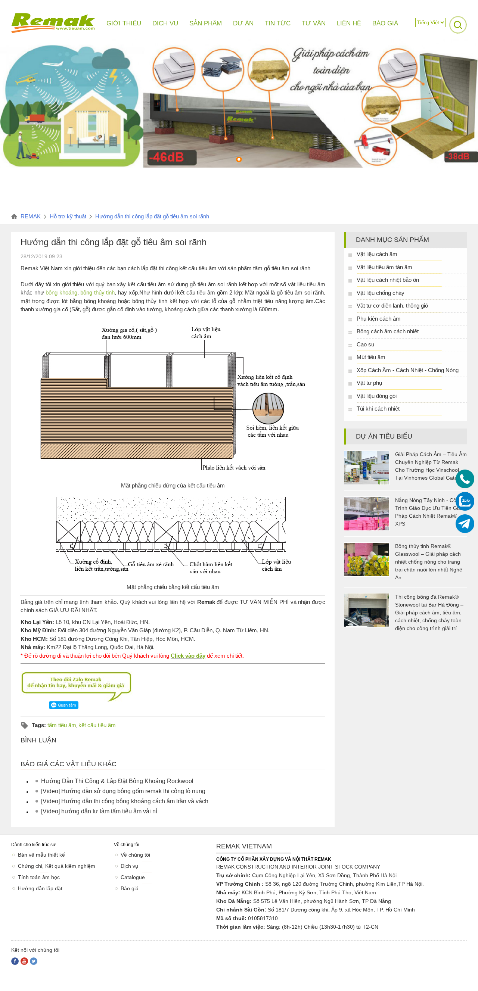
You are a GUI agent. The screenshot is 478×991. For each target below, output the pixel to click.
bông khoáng (61, 292)
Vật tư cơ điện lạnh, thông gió (392, 305)
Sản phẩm (205, 23)
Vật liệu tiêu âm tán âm (384, 267)
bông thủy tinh (97, 292)
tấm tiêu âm (61, 725)
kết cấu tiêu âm (97, 725)
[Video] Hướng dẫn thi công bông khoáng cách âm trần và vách (124, 801)
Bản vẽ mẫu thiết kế (41, 855)
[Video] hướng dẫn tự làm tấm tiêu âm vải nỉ (99, 811)
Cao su (365, 344)
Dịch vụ (129, 866)
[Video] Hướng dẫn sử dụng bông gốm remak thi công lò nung (123, 791)
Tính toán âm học (39, 877)
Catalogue (133, 877)
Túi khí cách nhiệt (378, 408)
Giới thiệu (123, 23)
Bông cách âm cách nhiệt (388, 331)
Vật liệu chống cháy (380, 293)
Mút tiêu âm (371, 357)
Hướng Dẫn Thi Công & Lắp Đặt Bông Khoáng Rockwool (117, 781)
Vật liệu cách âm (377, 254)
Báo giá (130, 888)
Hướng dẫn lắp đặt (40, 888)
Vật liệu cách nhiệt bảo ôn (388, 280)
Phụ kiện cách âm (379, 318)
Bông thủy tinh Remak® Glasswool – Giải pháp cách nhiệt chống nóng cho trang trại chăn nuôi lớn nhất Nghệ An (428, 561)
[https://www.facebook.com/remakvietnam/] (15, 961)
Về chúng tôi (135, 855)
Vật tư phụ (369, 383)
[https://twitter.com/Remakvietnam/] (33, 961)
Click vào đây (188, 655)
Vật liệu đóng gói (377, 396)
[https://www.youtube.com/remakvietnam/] (24, 961)
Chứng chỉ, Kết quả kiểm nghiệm (56, 866)
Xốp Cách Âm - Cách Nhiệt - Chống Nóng (408, 370)
